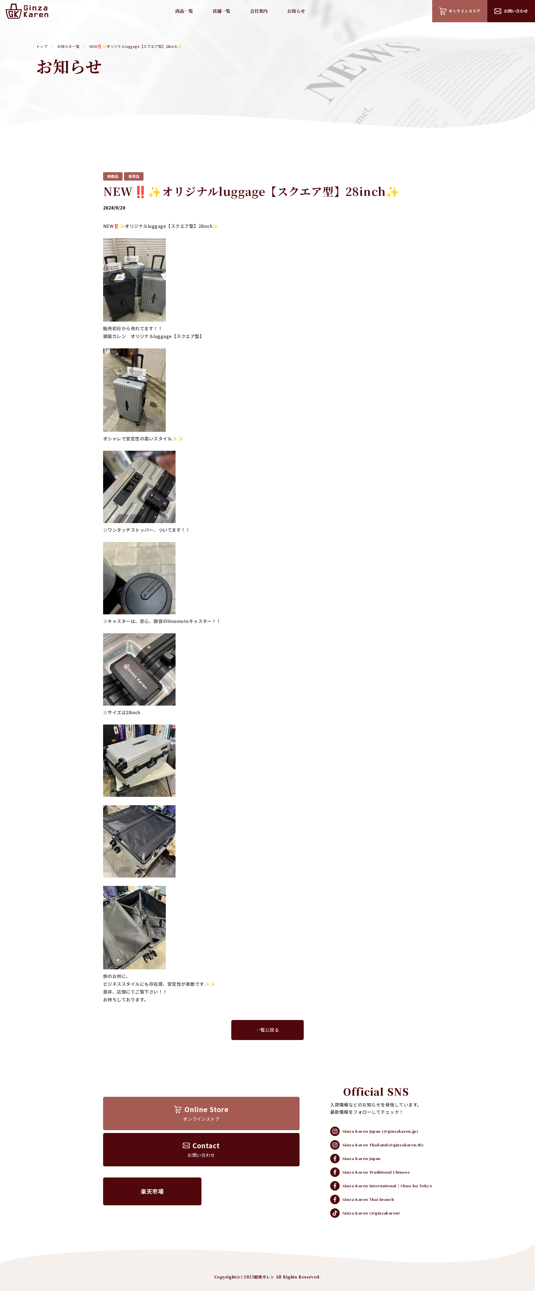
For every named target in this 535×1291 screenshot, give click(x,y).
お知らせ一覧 (68, 46)
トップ (41, 46)
